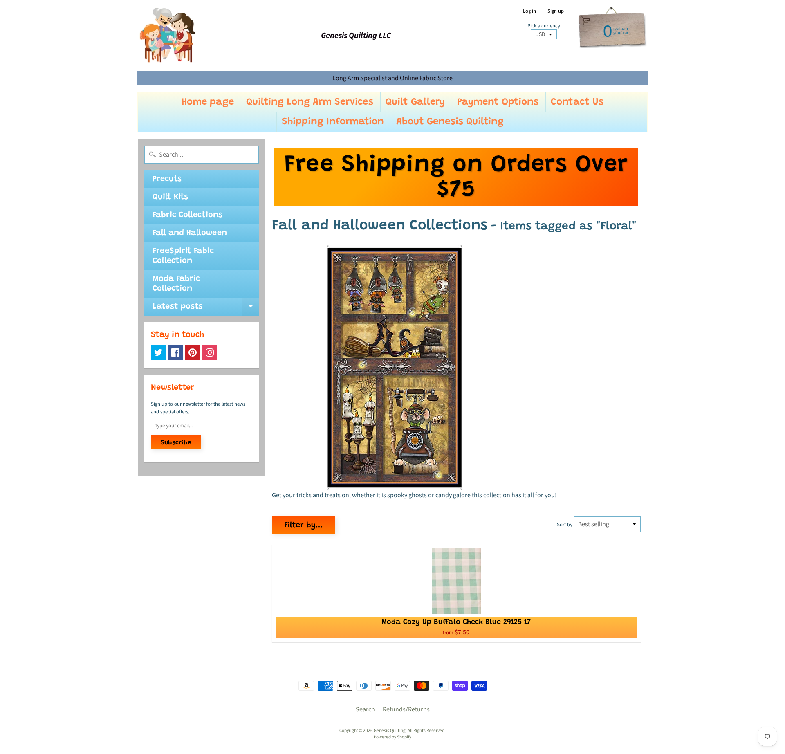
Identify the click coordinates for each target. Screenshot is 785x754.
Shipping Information (333, 122)
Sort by (564, 524)
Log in (529, 11)
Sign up (555, 11)
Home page (208, 102)
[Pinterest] (192, 352)
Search (365, 709)
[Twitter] (158, 352)
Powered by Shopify (392, 737)
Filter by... (303, 525)
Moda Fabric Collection (176, 284)
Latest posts (206, 309)
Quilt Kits (170, 197)
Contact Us (577, 102)
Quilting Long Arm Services (309, 102)
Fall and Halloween (190, 233)
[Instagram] (209, 352)
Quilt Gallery (415, 102)
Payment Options (497, 102)
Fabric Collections (187, 215)
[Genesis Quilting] (168, 35)
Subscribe (176, 443)
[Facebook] (175, 352)
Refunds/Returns (406, 709)
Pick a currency (543, 26)
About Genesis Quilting (450, 122)
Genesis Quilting (390, 730)
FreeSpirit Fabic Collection (183, 256)
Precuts (167, 179)
